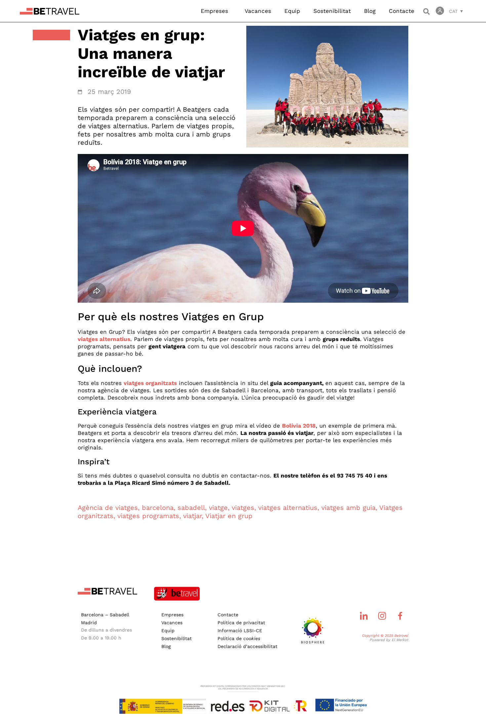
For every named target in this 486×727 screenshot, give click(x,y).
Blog (370, 11)
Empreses (214, 11)
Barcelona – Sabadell (105, 614)
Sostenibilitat (332, 11)
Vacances (258, 11)
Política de (239, 638)
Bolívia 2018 (299, 425)
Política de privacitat (241, 622)
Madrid (89, 622)
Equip (292, 11)
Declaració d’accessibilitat (247, 646)
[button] (426, 11)
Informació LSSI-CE (240, 630)
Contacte (401, 11)
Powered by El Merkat (389, 640)
